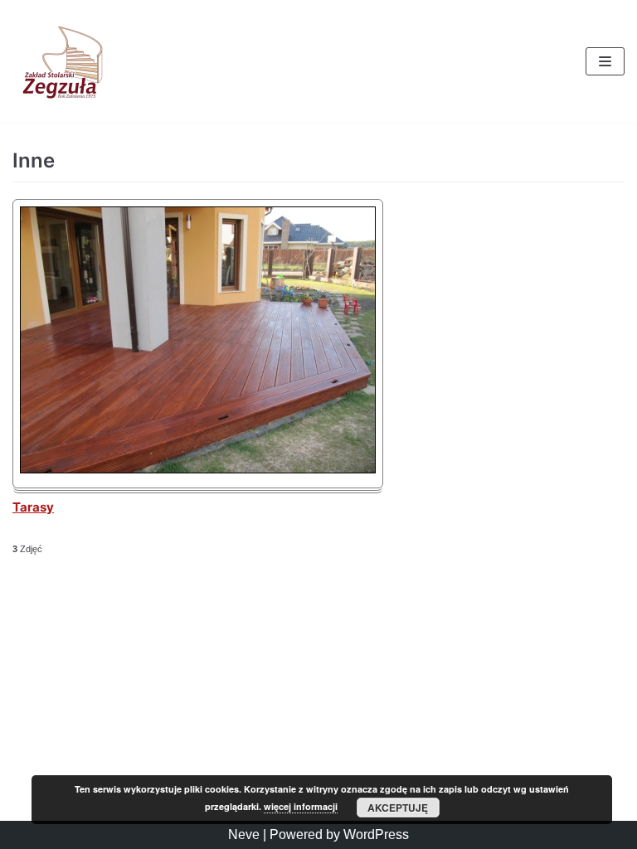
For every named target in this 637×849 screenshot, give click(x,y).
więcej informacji (301, 806)
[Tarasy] (198, 469)
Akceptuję (397, 807)
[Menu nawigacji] (605, 61)
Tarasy (33, 507)
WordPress (376, 834)
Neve (244, 834)
